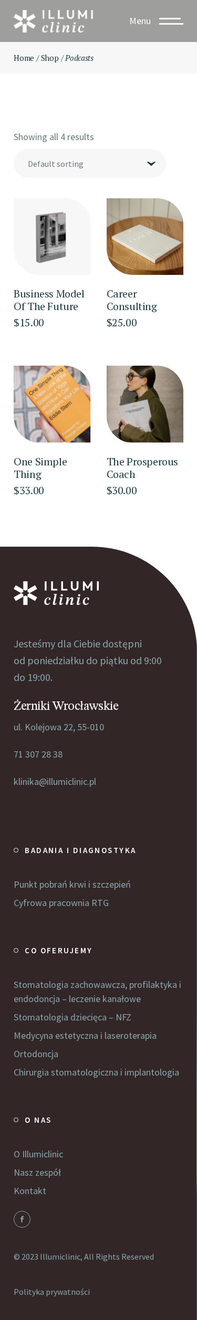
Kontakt (30, 1191)
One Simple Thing (40, 467)
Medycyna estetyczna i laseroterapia (85, 1035)
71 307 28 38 (38, 754)
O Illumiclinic (38, 1154)
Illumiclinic (60, 1256)
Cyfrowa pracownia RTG (61, 903)
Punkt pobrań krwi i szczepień (72, 884)
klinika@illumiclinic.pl (55, 781)
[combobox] (90, 163)
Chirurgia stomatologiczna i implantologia (96, 1072)
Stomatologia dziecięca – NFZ (72, 1017)
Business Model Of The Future (49, 299)
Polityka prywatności (52, 1291)
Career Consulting (132, 299)
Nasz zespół (37, 1172)
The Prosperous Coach (142, 467)
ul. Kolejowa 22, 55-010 (59, 727)
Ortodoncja (36, 1054)
